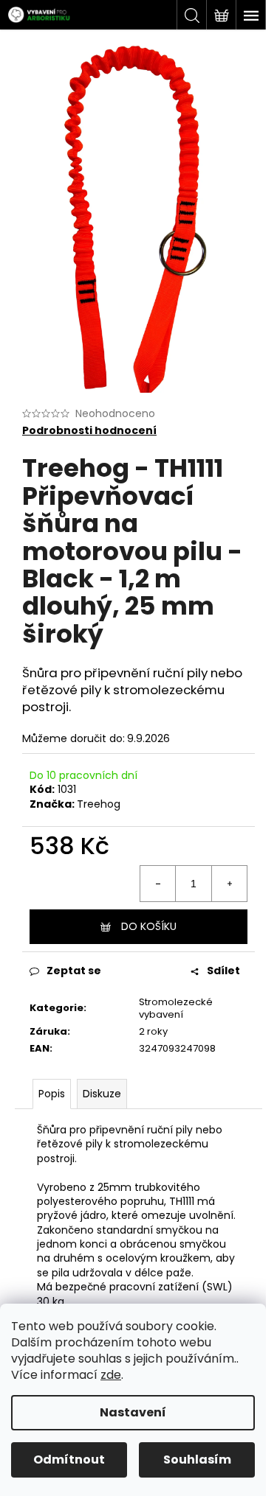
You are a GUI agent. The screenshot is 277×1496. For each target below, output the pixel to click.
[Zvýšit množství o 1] (229, 883)
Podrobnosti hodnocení (89, 431)
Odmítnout (69, 1459)
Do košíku (149, 926)
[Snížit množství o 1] (158, 883)
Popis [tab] (51, 1093)
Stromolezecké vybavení (176, 1008)
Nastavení (133, 1412)
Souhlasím (197, 1459)
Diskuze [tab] (102, 1093)
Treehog (98, 804)
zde (110, 1374)
